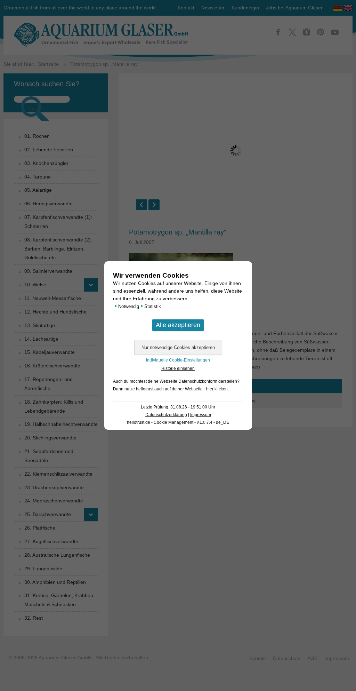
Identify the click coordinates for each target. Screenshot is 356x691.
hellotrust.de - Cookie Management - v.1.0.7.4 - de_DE (178, 422)
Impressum (200, 414)
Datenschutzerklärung (166, 414)
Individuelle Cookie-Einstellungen (178, 360)
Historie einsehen (178, 368)
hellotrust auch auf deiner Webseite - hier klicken (182, 389)
